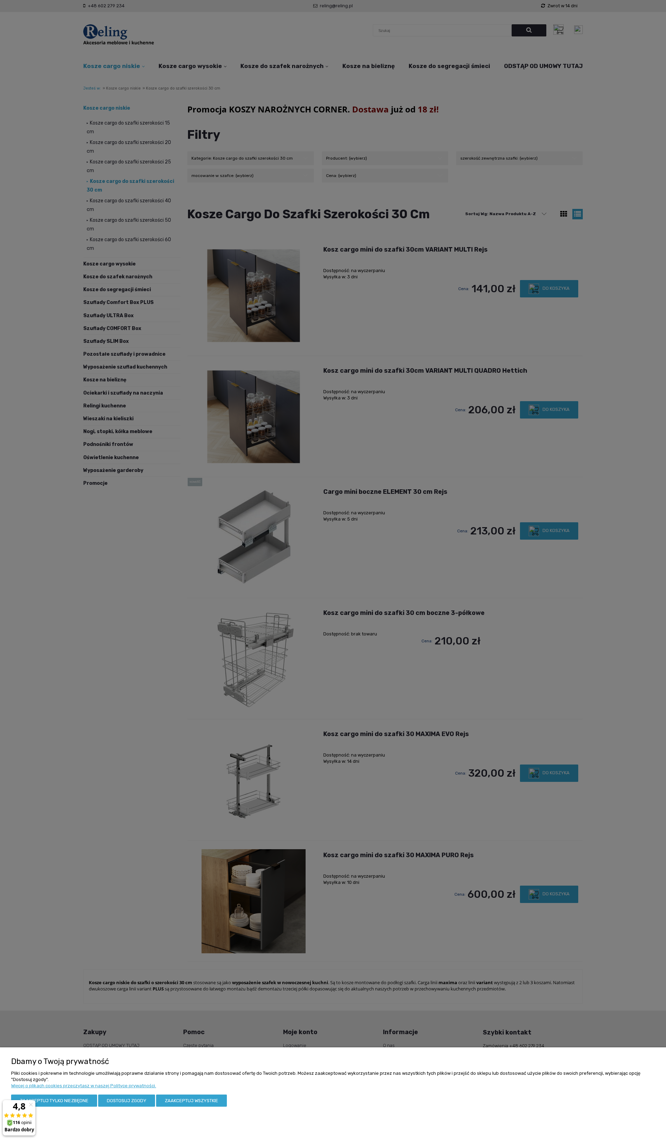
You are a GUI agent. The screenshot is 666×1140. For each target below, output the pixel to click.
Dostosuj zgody (126, 1100)
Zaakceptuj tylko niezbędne (54, 1100)
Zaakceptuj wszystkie (191, 1100)
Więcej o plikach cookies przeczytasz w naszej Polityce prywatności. (83, 1085)
